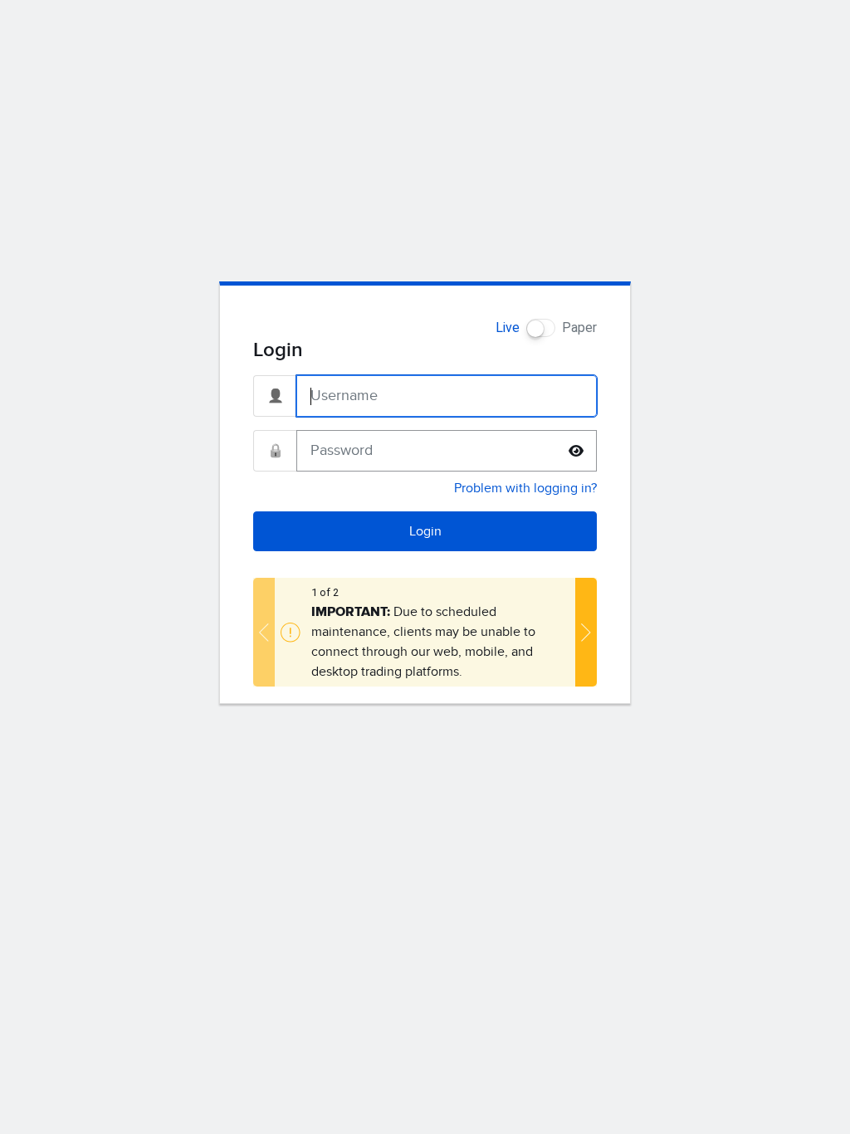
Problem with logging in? (525, 488)
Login (425, 531)
